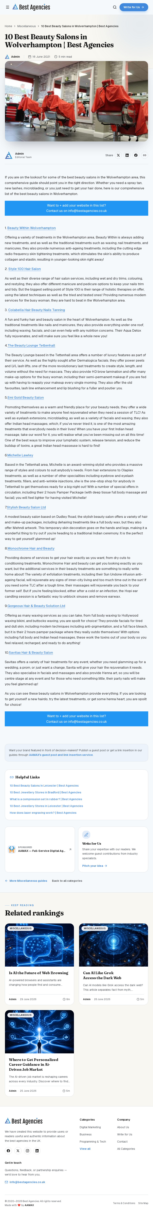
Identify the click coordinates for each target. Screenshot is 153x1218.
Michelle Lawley (20, 455)
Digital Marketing (90, 1127)
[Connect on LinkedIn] (37, 1150)
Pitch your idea (92, 866)
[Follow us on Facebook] (8, 1150)
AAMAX (29, 1205)
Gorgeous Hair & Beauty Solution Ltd (36, 606)
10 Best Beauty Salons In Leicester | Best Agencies (44, 785)
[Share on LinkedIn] (127, 155)
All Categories (126, 1149)
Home (8, 26)
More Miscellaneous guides (28, 881)
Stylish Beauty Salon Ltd (26, 507)
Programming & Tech (93, 1141)
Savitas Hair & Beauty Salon (31, 652)
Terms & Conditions (124, 1203)
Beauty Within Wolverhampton (31, 228)
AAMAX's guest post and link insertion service (61, 755)
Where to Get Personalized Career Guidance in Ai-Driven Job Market (33, 1064)
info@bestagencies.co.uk (27, 1182)
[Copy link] (144, 155)
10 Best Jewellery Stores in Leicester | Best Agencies (46, 806)
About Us (123, 1127)
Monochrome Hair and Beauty (31, 548)
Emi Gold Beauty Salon (26, 397)
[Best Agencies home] (31, 7)
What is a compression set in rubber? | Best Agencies (46, 799)
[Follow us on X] (18, 1150)
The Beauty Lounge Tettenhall (31, 345)
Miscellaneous (26, 26)
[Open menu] (7, 7)
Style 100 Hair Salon (24, 269)
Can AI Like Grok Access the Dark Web (102, 975)
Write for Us (124, 1134)
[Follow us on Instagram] (27, 1150)
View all (85, 1149)
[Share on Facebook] (135, 155)
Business (86, 1134)
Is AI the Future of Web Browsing (38, 973)
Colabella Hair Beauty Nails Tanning (36, 310)
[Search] (114, 7)
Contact (122, 1141)
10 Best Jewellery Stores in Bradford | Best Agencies (45, 792)
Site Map (143, 1203)
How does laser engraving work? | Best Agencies (43, 813)
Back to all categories (67, 881)
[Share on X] (118, 155)
